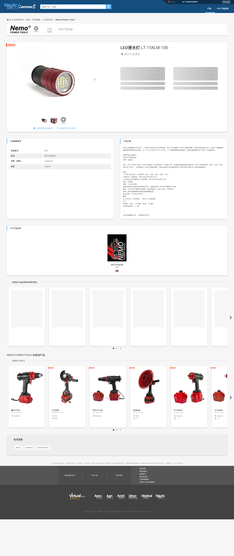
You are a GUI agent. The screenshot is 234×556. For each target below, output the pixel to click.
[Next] (95, 79)
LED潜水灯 (29, 447)
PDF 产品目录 (223, 8)
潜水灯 (18, 447)
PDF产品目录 (66, 29)
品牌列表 (142, 468)
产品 (209, 8)
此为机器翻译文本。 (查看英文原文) (136, 215)
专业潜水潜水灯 (42, 447)
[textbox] (73, 6)
